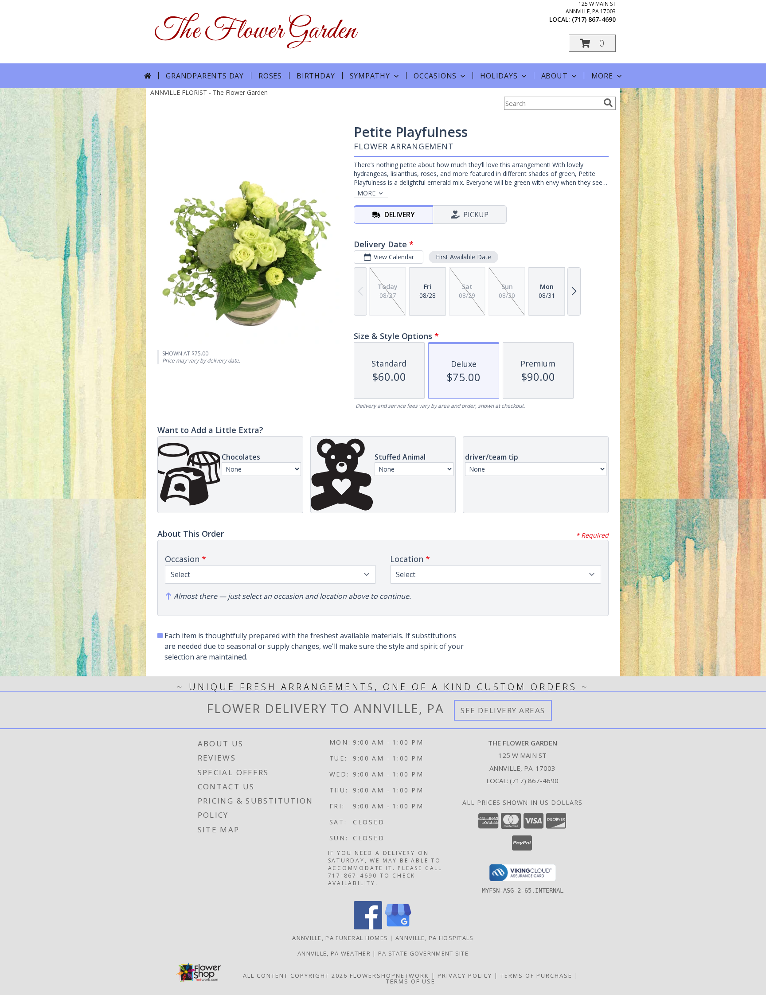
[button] (592, 43)
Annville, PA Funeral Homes (340, 938)
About (554, 76)
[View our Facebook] (368, 927)
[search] (608, 103)
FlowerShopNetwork (389, 975)
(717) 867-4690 (594, 19)
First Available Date (463, 257)
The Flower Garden (255, 31)
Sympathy (370, 76)
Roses (270, 76)
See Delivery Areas (503, 710)
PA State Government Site (423, 953)
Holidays (498, 76)
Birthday (316, 76)
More (602, 76)
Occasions (435, 76)
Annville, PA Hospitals (434, 938)
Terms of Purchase (536, 975)
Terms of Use (410, 981)
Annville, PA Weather (334, 953)
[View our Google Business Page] (398, 927)
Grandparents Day (205, 76)
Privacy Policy (465, 975)
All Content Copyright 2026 (295, 975)
